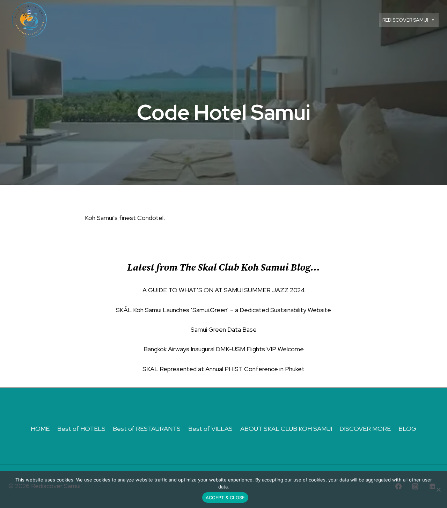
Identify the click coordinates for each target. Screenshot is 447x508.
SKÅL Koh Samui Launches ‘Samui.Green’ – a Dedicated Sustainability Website (223, 310)
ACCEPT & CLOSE (225, 497)
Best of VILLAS (210, 429)
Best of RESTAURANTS (147, 429)
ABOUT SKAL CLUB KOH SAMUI (286, 429)
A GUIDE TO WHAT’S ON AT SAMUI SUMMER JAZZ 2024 (223, 290)
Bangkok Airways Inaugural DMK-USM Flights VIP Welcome (224, 349)
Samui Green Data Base (224, 329)
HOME (40, 429)
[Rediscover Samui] (30, 20)
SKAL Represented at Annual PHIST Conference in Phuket (223, 369)
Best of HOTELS (81, 429)
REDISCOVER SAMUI (405, 20)
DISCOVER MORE (365, 429)
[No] (438, 489)
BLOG (407, 429)
